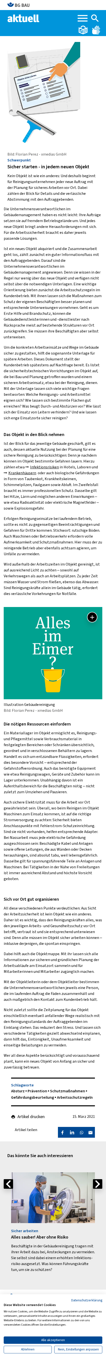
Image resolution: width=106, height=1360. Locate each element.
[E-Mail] (90, 1132)
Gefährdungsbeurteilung (33, 1097)
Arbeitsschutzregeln (75, 1097)
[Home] (23, 18)
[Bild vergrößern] (92, 617)
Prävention (38, 1091)
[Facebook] (62, 1132)
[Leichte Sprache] (83, 29)
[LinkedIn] (72, 1132)
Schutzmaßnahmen (68, 1091)
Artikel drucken (31, 1117)
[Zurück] (8, 1184)
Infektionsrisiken (44, 467)
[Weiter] (97, 1184)
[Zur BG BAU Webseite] (20, 5)
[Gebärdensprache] (96, 29)
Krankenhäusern (22, 473)
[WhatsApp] (82, 1132)
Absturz (18, 1091)
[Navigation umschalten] (82, 18)
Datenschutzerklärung (86, 1300)
